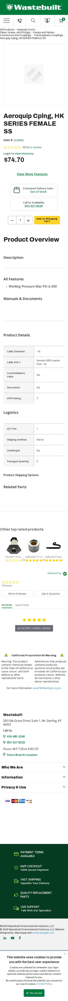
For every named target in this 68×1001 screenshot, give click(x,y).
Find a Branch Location (22, 755)
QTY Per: (12, 428)
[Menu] (6, 21)
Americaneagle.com (43, 932)
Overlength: (13, 450)
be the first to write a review (34, 628)
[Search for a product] (33, 20)
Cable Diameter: (16, 351)
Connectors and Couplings (15, 35)
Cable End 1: (14, 362)
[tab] (17, 593)
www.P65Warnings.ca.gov (47, 688)
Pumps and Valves (43, 32)
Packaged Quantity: (18, 461)
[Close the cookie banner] (65, 953)
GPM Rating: (14, 398)
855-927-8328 (34, 205)
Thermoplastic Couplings (48, 35)
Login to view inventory (18, 153)
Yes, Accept (35, 993)
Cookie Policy (44, 984)
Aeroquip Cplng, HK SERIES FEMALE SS (23, 38)
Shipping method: (17, 439)
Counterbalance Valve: (16, 374)
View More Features (32, 174)
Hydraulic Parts (26, 29)
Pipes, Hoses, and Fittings (15, 32)
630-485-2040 (16, 736)
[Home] (34, 7)
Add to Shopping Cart (47, 220)
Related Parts (15, 486)
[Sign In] (47, 20)
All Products (7, 29)
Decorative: (13, 387)
